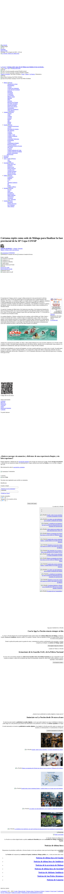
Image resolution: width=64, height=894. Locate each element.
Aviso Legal (53, 891)
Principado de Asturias (13, 129)
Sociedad (6, 188)
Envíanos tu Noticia (39, 891)
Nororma (9, 101)
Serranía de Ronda (12, 105)
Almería (9, 113)
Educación (10, 192)
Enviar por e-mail (5, 267)
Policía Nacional (11, 168)
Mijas (8, 99)
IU (8, 181)
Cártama (9, 87)
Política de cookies (16, 892)
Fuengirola (10, 92)
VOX (8, 179)
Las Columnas (11, 205)
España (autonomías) (12, 153)
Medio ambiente (11, 195)
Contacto (47, 891)
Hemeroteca (39, 74)
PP (8, 184)
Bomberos (10, 165)
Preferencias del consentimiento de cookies (32, 892)
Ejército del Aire (11, 172)
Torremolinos (10, 108)
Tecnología (10, 198)
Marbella (9, 98)
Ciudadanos (10, 177)
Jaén (8, 120)
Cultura (9, 161)
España (6, 125)
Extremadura (10, 140)
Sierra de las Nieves (12, 106)
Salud (8, 191)
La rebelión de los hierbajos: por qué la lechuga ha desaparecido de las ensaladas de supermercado (52, 525)
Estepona (9, 91)
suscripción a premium (19, 467)
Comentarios (11, 252)
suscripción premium (24, 461)
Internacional (10, 154)
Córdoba (9, 116)
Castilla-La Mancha (12, 136)
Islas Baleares (10, 130)
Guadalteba (10, 94)
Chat (2, 68)
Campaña (3, 409)
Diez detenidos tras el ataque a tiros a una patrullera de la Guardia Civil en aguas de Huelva (51, 552)
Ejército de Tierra (11, 174)
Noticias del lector (11, 203)
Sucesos (9, 189)
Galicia (9, 141)
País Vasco (10, 147)
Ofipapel (52, 314)
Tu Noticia (32, 74)
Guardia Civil (10, 170)
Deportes (6, 157)
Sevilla (9, 123)
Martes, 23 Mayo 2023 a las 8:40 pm (10, 250)
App (8, 68)
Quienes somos (30, 891)
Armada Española (11, 171)
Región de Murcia (11, 144)
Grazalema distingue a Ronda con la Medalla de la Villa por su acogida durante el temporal (52, 587)
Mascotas (3, 402)
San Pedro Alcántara (16, 74)
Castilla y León (11, 134)
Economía (6, 155)
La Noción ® (4, 891)
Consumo (3, 401)
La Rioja (9, 148)
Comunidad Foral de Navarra (14, 146)
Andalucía (6, 112)
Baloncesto (3, 404)
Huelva (9, 119)
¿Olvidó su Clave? (5, 493)
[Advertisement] (32, 12)
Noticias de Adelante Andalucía (50, 872)
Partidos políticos (11, 186)
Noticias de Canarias (55, 880)
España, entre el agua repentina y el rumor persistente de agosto (54, 515)
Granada (9, 118)
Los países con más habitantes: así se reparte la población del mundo (53, 520)
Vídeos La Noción (5, 74)
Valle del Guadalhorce (12, 109)
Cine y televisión (11, 199)
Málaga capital (11, 96)
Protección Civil (11, 164)
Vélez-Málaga (10, 110)
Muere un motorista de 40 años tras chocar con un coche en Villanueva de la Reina (51, 535)
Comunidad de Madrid (13, 143)
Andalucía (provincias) (13, 126)
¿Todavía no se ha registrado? (8, 488)
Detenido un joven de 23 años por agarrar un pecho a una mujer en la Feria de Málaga (51, 546)
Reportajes (10, 202)
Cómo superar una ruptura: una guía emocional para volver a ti (54, 530)
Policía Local (10, 167)
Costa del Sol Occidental (13, 89)
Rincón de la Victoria (12, 102)
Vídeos (27, 74)
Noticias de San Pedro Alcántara (50, 876)
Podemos (9, 178)
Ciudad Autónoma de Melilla (14, 151)
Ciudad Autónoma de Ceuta (14, 150)
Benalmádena (10, 85)
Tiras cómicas (10, 206)
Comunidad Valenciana (13, 139)
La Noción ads (54, 320)
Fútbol (2, 406)
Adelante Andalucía (12, 182)
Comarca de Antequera (13, 88)
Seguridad (6, 163)
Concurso (3, 405)
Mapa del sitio (21, 891)
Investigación (10, 193)
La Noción (3, 67)
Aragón (9, 127)
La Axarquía (10, 95)
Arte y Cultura (7, 158)
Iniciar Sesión (4, 50)
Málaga (6, 82)
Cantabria (9, 133)
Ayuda (15, 891)
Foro (5, 68)
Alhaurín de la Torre (12, 84)
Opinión (6, 201)
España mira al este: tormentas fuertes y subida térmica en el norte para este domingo (51, 541)
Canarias (9, 132)
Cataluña (9, 137)
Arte (8, 160)
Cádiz (8, 115)
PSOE (9, 185)
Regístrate (3, 49)
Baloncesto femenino (6, 408)
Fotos (23, 74)
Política (6, 175)
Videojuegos (10, 196)
